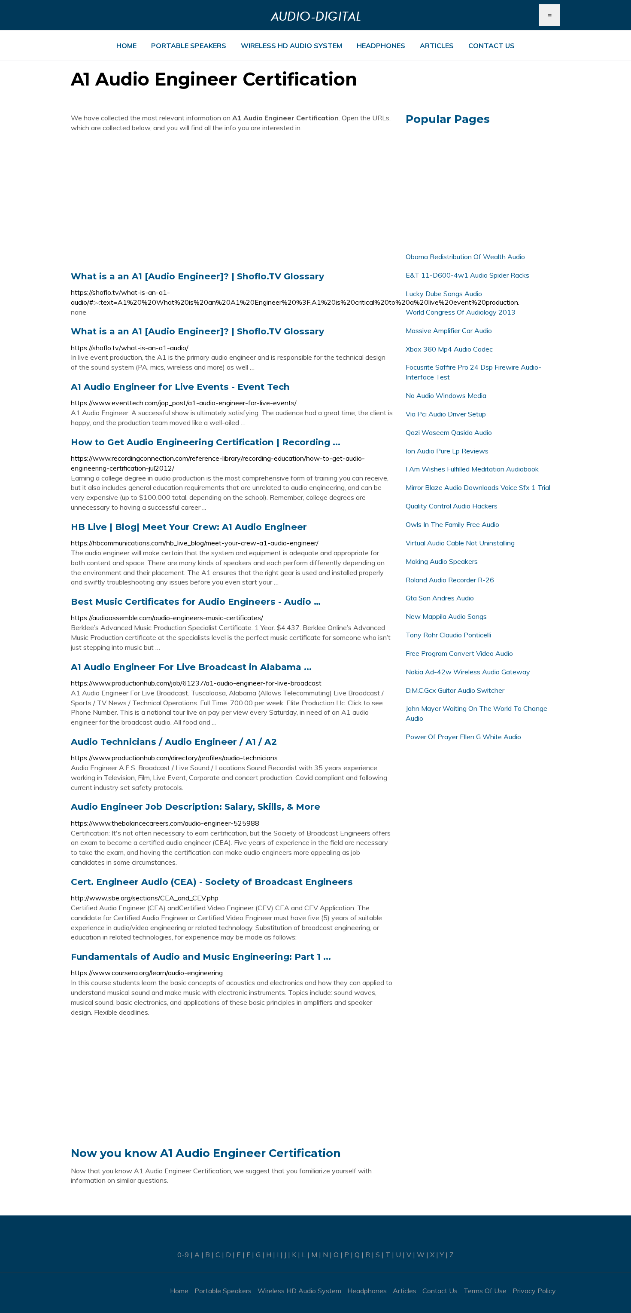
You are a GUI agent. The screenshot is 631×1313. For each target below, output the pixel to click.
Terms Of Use (485, 1290)
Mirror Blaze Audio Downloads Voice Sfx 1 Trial (478, 487)
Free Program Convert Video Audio (459, 653)
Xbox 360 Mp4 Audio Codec (449, 349)
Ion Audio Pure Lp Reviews (447, 451)
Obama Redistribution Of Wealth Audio (465, 256)
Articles (437, 45)
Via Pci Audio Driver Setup (446, 414)
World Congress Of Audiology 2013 (461, 312)
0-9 (183, 1254)
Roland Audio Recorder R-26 (450, 579)
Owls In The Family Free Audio (452, 524)
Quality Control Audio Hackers (452, 506)
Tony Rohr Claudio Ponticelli (448, 634)
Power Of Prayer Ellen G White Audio (463, 736)
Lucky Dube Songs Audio (444, 293)
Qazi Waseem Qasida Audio (449, 432)
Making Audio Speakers (442, 561)
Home (126, 45)
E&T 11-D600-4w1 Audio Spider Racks (467, 275)
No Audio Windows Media (446, 395)
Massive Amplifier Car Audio (449, 330)
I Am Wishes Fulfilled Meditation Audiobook (472, 469)
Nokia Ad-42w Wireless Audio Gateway (468, 671)
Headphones (381, 45)
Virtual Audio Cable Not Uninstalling (460, 543)
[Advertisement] (232, 201)
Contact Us (491, 45)
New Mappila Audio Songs (446, 616)
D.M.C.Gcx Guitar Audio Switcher (455, 690)
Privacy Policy (534, 1290)
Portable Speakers (188, 45)
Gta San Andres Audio (440, 598)
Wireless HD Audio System (291, 45)
